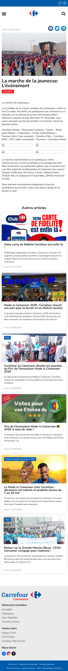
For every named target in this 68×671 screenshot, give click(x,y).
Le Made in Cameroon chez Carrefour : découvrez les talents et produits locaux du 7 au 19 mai (33, 490)
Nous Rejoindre (10, 617)
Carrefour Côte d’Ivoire (13, 641)
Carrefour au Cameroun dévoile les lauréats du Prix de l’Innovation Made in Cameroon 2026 (33, 368)
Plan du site (13, 664)
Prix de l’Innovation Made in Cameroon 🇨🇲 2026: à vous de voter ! (32, 428)
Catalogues (8, 613)
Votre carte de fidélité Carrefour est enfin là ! (33, 246)
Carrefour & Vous (10, 621)
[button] (4, 13)
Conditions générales (46, 664)
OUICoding (58, 668)
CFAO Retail (8, 636)
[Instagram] (65, 3)
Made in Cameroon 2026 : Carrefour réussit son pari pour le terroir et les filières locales (33, 306)
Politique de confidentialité (28, 664)
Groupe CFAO (9, 632)
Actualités (7, 609)
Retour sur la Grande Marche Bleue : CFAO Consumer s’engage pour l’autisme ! (32, 549)
